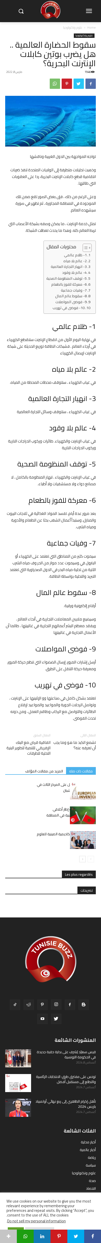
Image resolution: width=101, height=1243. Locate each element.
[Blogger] (83, 1005)
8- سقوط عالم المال (71, 296)
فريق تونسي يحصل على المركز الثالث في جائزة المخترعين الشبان (66, 787)
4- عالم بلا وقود (74, 273)
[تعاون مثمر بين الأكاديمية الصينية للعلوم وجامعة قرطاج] (83, 840)
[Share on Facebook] (92, 1236)
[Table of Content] (87, 248)
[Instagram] (56, 1004)
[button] (21, 11)
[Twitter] (79, 84)
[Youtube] (42, 1019)
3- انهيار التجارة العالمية (69, 267)
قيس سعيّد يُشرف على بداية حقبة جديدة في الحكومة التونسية (66, 1054)
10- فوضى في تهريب (69, 308)
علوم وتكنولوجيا (72, 27)
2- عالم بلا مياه (75, 261)
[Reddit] (29, 1005)
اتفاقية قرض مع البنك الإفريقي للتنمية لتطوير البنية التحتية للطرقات (28, 748)
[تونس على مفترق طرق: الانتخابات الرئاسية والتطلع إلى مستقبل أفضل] (18, 1083)
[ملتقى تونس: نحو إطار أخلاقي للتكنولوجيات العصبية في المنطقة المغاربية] (83, 815)
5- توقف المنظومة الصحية (66, 279)
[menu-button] (89, 11)
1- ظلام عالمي (75, 255)
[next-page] (82, 859)
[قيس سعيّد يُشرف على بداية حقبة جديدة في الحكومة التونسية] (18, 1058)
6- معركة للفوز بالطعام (69, 284)
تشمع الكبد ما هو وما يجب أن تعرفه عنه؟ (74, 745)
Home (91, 27)
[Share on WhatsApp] (25, 1236)
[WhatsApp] (55, 84)
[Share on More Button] (8, 1236)
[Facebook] (90, 84)
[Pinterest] (67, 84)
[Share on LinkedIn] (42, 1236)
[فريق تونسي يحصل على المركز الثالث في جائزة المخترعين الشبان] (83, 790)
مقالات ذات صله (81, 771)
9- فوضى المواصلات (71, 302)
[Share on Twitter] (75, 1236)
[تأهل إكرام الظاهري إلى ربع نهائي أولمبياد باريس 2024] (18, 1108)
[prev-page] (91, 859)
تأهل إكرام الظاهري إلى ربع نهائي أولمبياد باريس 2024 (65, 1104)
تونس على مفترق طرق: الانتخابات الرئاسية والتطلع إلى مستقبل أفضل (66, 1079)
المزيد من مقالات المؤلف (44, 771)
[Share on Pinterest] (59, 1236)
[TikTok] (15, 1005)
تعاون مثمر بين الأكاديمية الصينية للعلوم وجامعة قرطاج (66, 837)
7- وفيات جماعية (74, 290)
